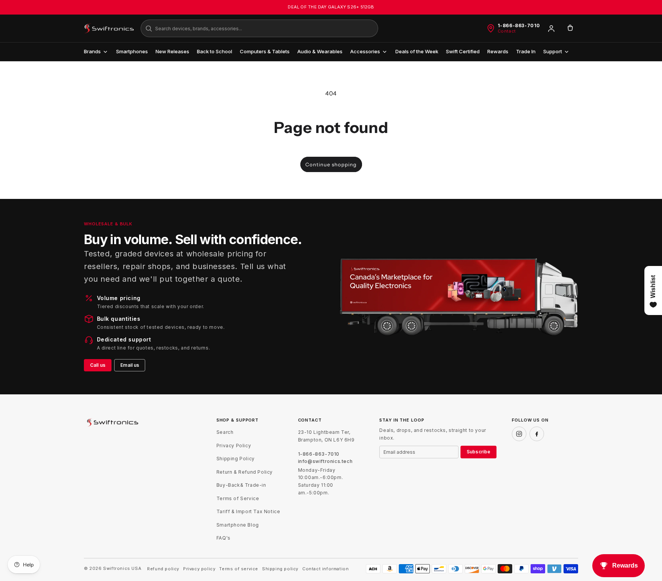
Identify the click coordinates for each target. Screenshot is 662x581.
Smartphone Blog (237, 525)
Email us (129, 365)
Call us (97, 365)
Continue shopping (331, 164)
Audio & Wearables (319, 51)
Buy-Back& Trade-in (241, 485)
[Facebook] (536, 434)
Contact (507, 31)
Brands (92, 51)
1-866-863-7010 (519, 25)
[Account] (551, 28)
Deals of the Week (416, 51)
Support (552, 51)
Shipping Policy (235, 458)
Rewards (497, 51)
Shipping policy (280, 568)
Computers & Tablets (265, 51)
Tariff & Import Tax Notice (248, 511)
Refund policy (163, 568)
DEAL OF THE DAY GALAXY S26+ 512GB (331, 7)
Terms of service (238, 568)
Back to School (214, 51)
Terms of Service (237, 498)
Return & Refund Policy (244, 472)
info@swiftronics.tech (325, 461)
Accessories (365, 51)
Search (225, 432)
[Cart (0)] (570, 28)
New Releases (172, 51)
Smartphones (132, 51)
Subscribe (478, 452)
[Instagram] (519, 434)
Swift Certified (463, 51)
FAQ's (223, 538)
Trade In (526, 51)
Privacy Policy (233, 445)
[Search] (148, 28)
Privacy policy (199, 568)
